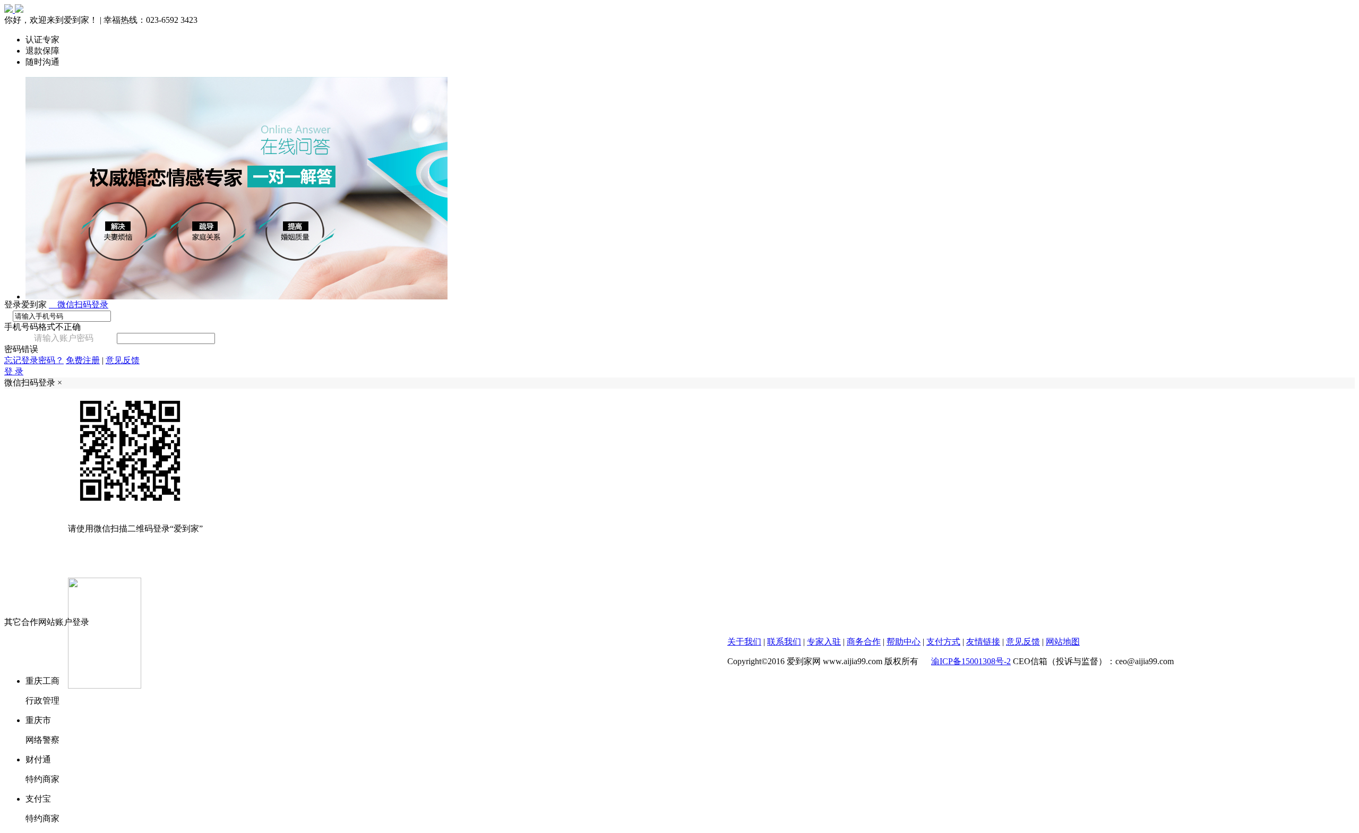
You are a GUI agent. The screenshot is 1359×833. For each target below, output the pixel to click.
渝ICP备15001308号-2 (971, 661)
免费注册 (83, 360)
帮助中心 (904, 641)
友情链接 (983, 641)
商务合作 (864, 641)
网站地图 (1063, 641)
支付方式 (943, 641)
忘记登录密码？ (34, 360)
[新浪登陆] (716, 647)
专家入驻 (824, 641)
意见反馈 (123, 360)
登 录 (13, 371)
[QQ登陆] (690, 647)
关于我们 (744, 641)
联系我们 (784, 641)
